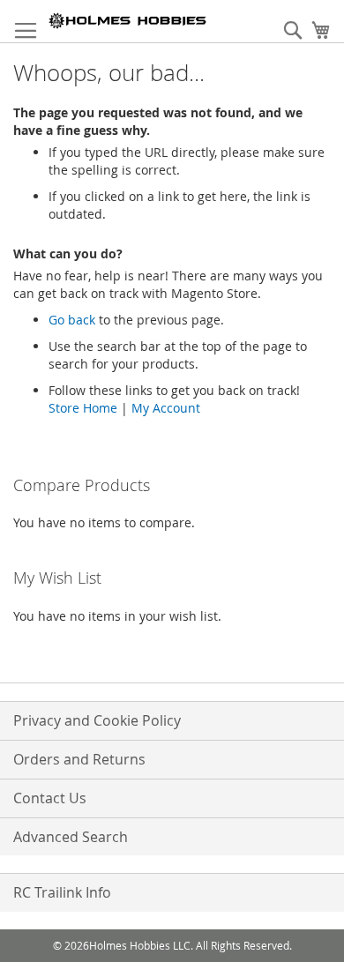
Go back (72, 319)
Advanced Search (70, 836)
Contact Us (49, 798)
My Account (165, 407)
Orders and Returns (79, 759)
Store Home (83, 407)
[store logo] (128, 20)
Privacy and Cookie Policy (97, 720)
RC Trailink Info (62, 892)
